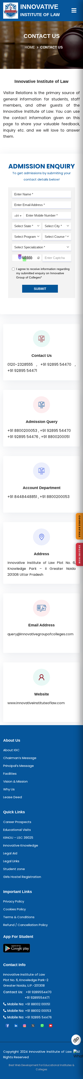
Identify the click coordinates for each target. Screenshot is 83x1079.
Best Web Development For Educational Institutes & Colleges (41, 1067)
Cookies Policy (14, 909)
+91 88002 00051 (37, 1004)
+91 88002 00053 (38, 1010)
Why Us (9, 789)
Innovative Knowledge (20, 845)
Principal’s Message (18, 765)
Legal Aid (10, 853)
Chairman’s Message (19, 758)
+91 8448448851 (22, 496)
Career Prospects (17, 822)
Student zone (14, 869)
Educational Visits (17, 829)
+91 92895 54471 (22, 370)
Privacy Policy (13, 901)
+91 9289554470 (38, 992)
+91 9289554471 (36, 997)
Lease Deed (12, 797)
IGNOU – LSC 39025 (18, 837)
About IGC (11, 750)
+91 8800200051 (55, 436)
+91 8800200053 (22, 430)
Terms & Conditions (18, 917)
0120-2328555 (20, 364)
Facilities (10, 773)
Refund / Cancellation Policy (25, 925)
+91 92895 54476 (22, 436)
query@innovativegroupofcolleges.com (40, 634)
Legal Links (11, 861)
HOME (30, 47)
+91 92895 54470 (55, 364)
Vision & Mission (15, 781)
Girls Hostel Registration (22, 877)
